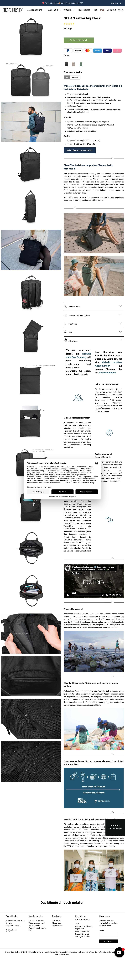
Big (67, 77)
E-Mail (101, 930)
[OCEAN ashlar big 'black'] (31, 36)
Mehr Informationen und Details (80, 150)
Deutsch (114, 3)
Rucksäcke (53, 10)
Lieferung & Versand (36, 920)
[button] (115, 827)
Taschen (68, 10)
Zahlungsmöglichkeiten (37, 928)
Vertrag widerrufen (82, 937)
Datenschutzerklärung (83, 926)
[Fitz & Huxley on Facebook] (6, 931)
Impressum (79, 929)
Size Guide (56, 920)
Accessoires (84, 10)
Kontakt (8, 923)
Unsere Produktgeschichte (15, 920)
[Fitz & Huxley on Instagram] (9, 931)
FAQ (30, 931)
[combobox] (116, 3)
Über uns (111, 10)
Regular (75, 77)
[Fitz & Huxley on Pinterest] (12, 931)
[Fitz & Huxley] (13, 10)
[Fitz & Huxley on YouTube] (15, 931)
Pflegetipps (56, 923)
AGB (77, 924)
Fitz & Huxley (14, 952)
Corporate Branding (13, 926)
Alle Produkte (34, 10)
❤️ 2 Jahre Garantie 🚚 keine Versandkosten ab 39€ (62, 3)
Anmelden (108, 941)
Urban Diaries (57, 926)
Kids (95, 10)
